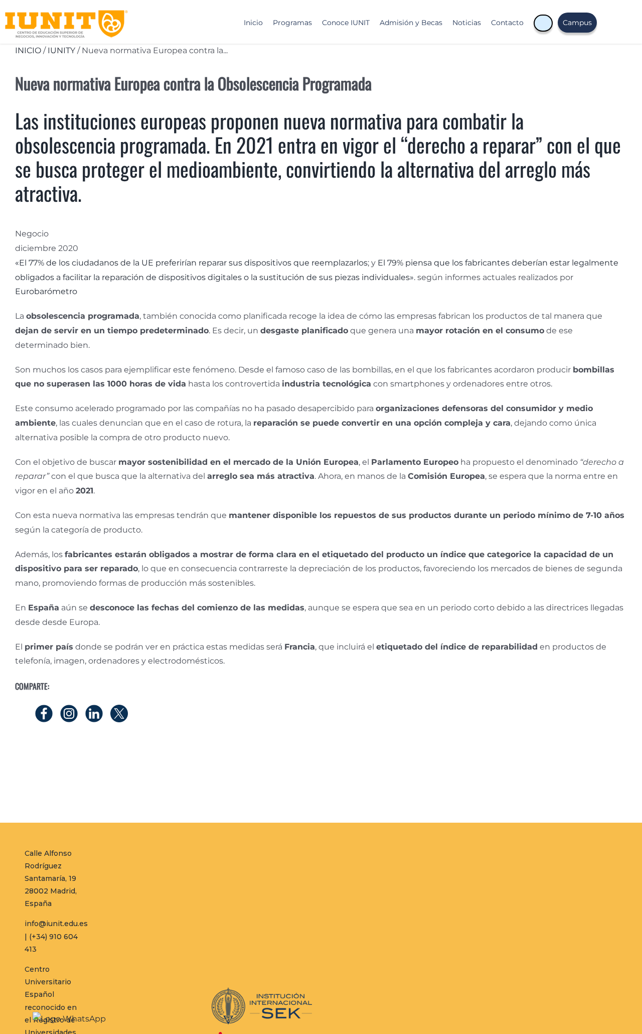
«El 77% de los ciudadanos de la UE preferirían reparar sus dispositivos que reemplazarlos (191, 263)
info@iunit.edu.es (56, 923)
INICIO (28, 50)
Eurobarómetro (46, 291)
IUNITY (61, 50)
